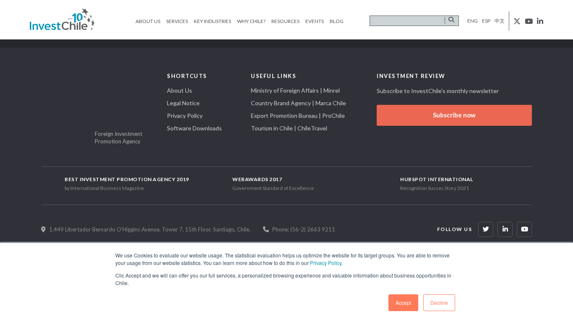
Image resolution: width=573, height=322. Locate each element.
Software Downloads (194, 128)
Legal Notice (183, 102)
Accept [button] (403, 302)
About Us (147, 21)
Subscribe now (454, 115)
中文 (500, 21)
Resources (285, 21)
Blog (337, 21)
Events (314, 21)
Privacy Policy (325, 262)
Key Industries (212, 21)
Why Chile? (251, 21)
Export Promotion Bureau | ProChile (298, 115)
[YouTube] (524, 229)
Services (177, 21)
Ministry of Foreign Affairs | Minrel (295, 90)
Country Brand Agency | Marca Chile (298, 102)
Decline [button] (439, 302)
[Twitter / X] (485, 229)
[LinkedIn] (505, 229)
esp (486, 21)
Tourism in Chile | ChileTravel (289, 128)
